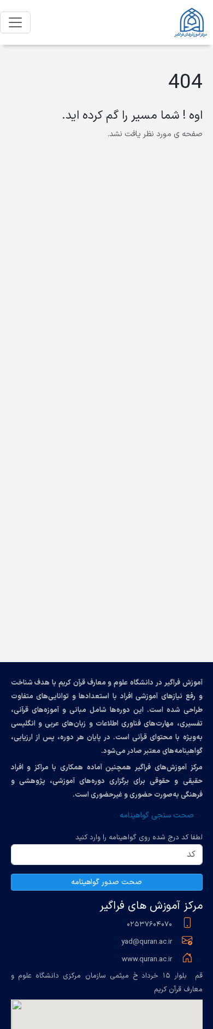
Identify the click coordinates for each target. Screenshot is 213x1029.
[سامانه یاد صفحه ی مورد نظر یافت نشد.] (191, 22)
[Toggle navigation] (15, 22)
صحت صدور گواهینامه (106, 882)
